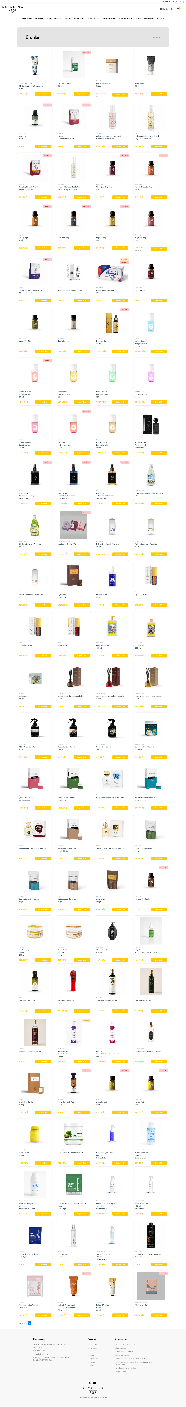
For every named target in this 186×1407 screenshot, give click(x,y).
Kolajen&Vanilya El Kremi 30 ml (102, 1307)
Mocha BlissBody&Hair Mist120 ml (64, 394)
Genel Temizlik (109, 18)
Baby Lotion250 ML (139, 646)
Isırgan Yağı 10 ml (25, 341)
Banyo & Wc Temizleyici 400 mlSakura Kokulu (105, 1206)
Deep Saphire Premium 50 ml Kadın (110, 798)
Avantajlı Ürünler (126, 18)
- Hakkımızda (92, 1348)
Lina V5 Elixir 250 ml (143, 1001)
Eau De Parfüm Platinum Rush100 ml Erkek (141, 445)
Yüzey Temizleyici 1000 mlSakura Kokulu (142, 1155)
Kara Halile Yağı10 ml (64, 239)
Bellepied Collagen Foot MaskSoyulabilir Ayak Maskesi (69, 188)
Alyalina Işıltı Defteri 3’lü (67, 544)
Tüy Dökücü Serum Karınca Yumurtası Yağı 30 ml (146, 951)
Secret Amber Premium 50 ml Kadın (110, 848)
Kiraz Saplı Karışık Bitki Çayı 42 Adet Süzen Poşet (29, 188)
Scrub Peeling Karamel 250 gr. (63, 952)
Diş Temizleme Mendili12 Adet (105, 291)
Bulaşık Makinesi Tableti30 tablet (144, 748)
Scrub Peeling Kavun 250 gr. (24, 952)
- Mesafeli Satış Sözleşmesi (125, 1345)
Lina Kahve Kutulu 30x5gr (26, 1103)
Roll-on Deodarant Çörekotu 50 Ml (107, 545)
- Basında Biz (93, 1345)
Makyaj (68, 18)
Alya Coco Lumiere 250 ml (106, 1001)
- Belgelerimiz (93, 1362)
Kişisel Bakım (79, 18)
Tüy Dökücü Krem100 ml (64, 84)
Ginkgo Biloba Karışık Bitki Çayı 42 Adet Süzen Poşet (31, 291)
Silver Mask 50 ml (139, 84)
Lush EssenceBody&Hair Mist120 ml (102, 445)
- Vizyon (91, 1352)
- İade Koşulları (120, 1348)
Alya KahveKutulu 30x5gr (63, 596)
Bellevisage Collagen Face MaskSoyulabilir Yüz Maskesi (108, 137)
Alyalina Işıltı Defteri (142, 1305)
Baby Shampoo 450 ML (102, 646)
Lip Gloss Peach (141, 595)
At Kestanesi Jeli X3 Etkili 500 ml (70, 1153)
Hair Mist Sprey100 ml (102, 342)
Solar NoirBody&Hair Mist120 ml (64, 445)
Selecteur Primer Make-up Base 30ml (72, 290)
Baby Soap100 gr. (23, 697)
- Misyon (91, 1355)
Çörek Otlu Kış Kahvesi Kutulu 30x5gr (66, 799)
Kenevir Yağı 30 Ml (23, 137)
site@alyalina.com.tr (40, 1354)
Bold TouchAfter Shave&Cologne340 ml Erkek (27, 495)
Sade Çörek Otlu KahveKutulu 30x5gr (67, 849)
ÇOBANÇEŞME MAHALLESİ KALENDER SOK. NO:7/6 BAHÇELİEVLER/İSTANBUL (51, 1359)
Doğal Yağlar (93, 18)
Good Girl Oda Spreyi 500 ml (66, 748)
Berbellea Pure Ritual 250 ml (30, 1051)
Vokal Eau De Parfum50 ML (66, 1002)
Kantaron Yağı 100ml (27, 1001)
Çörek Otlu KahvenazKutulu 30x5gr (27, 799)
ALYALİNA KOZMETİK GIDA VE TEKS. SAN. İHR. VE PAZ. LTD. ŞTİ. (51, 1346)
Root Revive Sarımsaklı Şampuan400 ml (148, 1255)
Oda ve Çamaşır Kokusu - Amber (148, 1051)
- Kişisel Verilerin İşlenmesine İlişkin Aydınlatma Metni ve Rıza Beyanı (133, 1363)
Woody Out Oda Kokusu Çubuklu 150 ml (71, 697)
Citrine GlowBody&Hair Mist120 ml (141, 394)
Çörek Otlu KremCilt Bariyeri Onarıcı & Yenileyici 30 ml (31, 86)
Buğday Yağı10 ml (101, 239)
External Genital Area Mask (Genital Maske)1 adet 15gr (72, 1206)
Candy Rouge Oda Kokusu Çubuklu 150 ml (110, 697)
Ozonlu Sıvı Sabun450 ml (103, 951)
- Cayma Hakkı (120, 1372)
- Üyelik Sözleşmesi (122, 1355)
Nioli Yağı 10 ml (63, 341)
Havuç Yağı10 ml (23, 239)
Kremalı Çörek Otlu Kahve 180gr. (29, 900)
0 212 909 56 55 (39, 1351)
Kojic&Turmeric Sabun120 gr (105, 84)
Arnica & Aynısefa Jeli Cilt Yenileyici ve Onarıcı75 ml (67, 1307)
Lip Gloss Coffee (25, 645)
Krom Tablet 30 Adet (24, 1154)
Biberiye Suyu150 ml (63, 1255)
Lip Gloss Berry (63, 645)
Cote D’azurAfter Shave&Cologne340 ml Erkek (66, 495)
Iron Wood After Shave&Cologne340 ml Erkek (105, 495)
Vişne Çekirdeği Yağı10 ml (104, 188)
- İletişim (91, 1366)
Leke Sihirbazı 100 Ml (101, 596)
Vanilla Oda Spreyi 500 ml (103, 748)
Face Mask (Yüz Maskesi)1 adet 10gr (28, 1306)
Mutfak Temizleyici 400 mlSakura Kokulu (142, 1206)
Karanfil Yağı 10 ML (142, 899)
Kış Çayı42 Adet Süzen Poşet (66, 137)
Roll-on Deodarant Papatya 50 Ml (146, 545)
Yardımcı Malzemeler (145, 18)
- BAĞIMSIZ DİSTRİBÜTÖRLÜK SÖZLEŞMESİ (131, 1359)
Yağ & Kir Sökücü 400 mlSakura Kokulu (103, 1256)
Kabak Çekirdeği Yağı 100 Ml (66, 1103)
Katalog (160, 18)
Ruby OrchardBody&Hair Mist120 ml (102, 394)
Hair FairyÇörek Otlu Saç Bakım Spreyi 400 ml (107, 1053)
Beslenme (39, 18)
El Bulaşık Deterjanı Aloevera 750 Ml (30, 545)
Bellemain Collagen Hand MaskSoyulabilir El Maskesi (147, 137)
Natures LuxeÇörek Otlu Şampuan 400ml (66, 1053)
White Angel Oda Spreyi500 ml (28, 748)
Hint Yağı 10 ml (140, 290)
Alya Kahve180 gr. (100, 900)
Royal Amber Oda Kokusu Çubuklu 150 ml (148, 697)
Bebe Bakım (27, 18)
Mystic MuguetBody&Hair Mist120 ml (25, 394)
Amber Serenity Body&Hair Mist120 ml (25, 445)
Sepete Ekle (43, 94)
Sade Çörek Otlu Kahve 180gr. (67, 900)
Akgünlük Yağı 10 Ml (101, 1103)
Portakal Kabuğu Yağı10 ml (143, 188)
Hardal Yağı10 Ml (139, 1103)
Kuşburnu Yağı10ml (140, 239)
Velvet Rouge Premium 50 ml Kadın (32, 848)
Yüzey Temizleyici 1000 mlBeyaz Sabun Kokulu (27, 1206)
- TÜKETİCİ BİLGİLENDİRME (125, 1352)
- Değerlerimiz (93, 1359)
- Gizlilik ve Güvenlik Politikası (125, 1368)
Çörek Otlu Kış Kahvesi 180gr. (143, 849)
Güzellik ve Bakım (54, 18)
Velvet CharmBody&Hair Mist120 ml (141, 343)
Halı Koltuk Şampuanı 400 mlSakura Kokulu (104, 1155)
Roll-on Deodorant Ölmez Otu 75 (31, 596)
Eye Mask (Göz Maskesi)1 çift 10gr (28, 1255)
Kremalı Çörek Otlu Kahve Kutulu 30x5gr (145, 799)
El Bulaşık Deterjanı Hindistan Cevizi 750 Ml (149, 494)
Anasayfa (156, 37)
